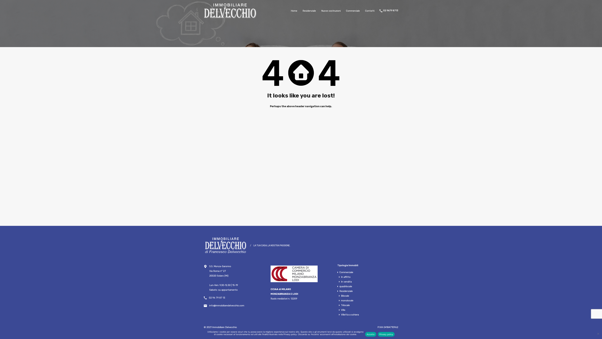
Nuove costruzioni (331, 10)
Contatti (370, 10)
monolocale (347, 300)
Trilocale (345, 305)
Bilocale (345, 295)
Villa (343, 310)
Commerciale (353, 10)
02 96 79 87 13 (217, 297)
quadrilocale (345, 286)
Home (294, 10)
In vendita (346, 281)
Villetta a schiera (350, 314)
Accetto (371, 334)
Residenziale (309, 10)
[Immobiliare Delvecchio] (230, 17)
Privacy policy (386, 334)
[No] (598, 333)
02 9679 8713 (390, 10)
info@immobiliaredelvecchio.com (226, 305)
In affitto (346, 277)
